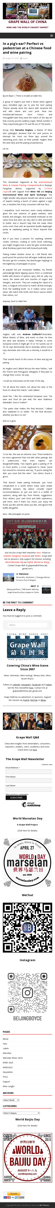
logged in (19, 615)
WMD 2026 (8, 1062)
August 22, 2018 (11, 58)
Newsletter (8, 1072)
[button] (51, 35)
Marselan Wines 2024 (12, 1058)
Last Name (10, 785)
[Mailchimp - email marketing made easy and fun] (31, 807)
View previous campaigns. (17, 794)
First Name (11, 777)
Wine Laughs (9, 1086)
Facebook (26, 556)
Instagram (16, 556)
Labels (6, 1048)
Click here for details (27, 830)
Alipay (46, 562)
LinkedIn (7, 556)
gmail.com (37, 691)
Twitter (38, 556)
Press (5, 1076)
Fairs (5, 1043)
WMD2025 (8, 1067)
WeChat (37, 562)
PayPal (30, 562)
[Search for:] (27, 625)
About (5, 1038)
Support (6, 1081)
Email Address (13, 767)
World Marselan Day (14, 562)
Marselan (7, 1053)
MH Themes (44, 1205)
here (39, 552)
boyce (25, 58)
